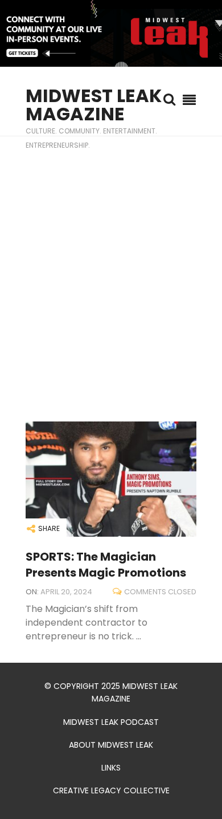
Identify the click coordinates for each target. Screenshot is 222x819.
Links (111, 767)
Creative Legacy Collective (111, 790)
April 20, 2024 (66, 591)
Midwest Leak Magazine (94, 105)
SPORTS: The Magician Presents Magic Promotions (106, 565)
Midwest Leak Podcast (111, 722)
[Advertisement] (111, 279)
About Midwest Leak (111, 745)
